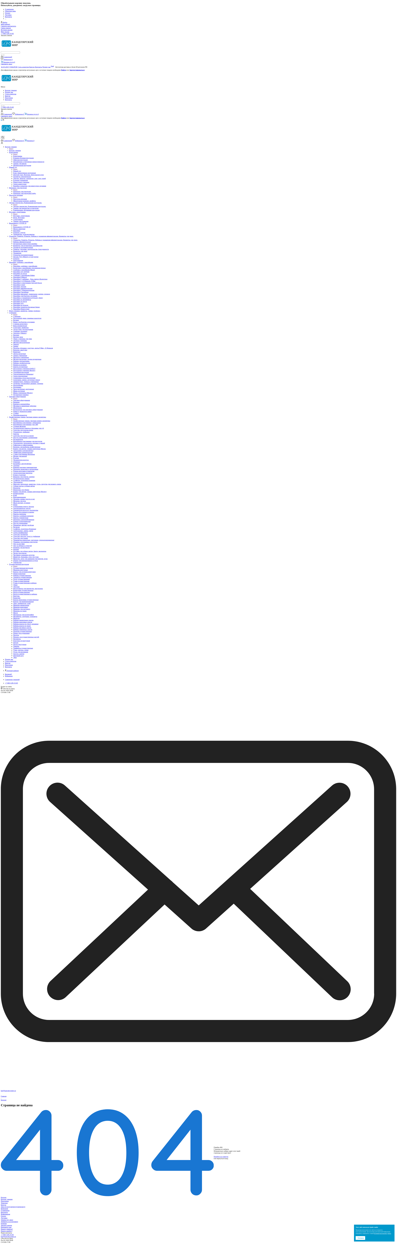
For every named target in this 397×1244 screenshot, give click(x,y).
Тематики (4, 1203)
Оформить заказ (6, 64)
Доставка (4, 1218)
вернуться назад (222, 1158)
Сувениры (17, 316)
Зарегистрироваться (77, 70)
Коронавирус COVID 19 (21, 227)
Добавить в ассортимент (9, 1222)
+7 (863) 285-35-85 (7, 33)
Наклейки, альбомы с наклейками (25, 266)
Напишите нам (6, 1227)
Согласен (361, 1238)
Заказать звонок (6, 1225)
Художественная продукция (23, 568)
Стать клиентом (10, 94)
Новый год (17, 171)
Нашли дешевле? (7, 1229)
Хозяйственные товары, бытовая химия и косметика (31, 421)
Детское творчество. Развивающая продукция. (29, 206)
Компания (4, 1209)
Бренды (7, 96)
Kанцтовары (17, 156)
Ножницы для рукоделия (22, 191)
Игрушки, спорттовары (21, 216)
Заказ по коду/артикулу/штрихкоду (13, 1207)
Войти (63, 70)
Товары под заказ (7, 1220)
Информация (5, 1214)
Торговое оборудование (21, 400)
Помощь (4, 1223)
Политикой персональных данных (382, 1233)
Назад (11, 149)
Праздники (9, 98)
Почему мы (9, 92)
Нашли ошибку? (6, 1231)
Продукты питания (20, 199)
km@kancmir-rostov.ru (8, 1091)
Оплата (3, 1216)
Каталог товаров (11, 90)
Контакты (8, 100)
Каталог (4, 1197)
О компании (5, 1210)
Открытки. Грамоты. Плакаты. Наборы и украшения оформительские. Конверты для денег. (45, 240)
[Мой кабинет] (2, 112)
